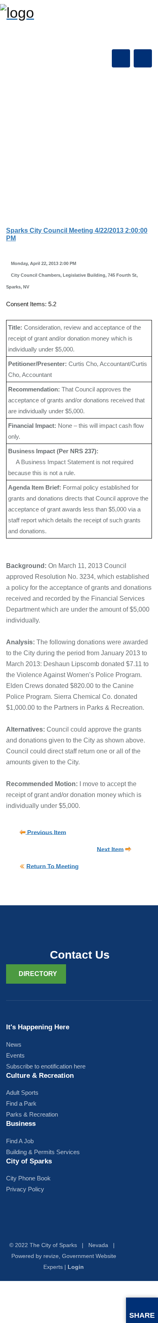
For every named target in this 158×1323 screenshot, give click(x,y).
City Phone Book (28, 1178)
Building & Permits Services (43, 1151)
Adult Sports (22, 1092)
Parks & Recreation (32, 1114)
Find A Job (20, 1141)
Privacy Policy (25, 1189)
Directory (38, 973)
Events (15, 1055)
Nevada (98, 1245)
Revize (51, 1256)
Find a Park (21, 1103)
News (13, 1044)
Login (76, 1267)
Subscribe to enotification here (45, 1066)
